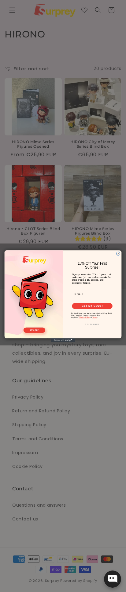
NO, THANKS (92, 324)
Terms (94, 317)
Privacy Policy (84, 317)
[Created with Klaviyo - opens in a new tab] (63, 340)
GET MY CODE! (92, 306)
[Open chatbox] (112, 579)
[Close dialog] (118, 253)
